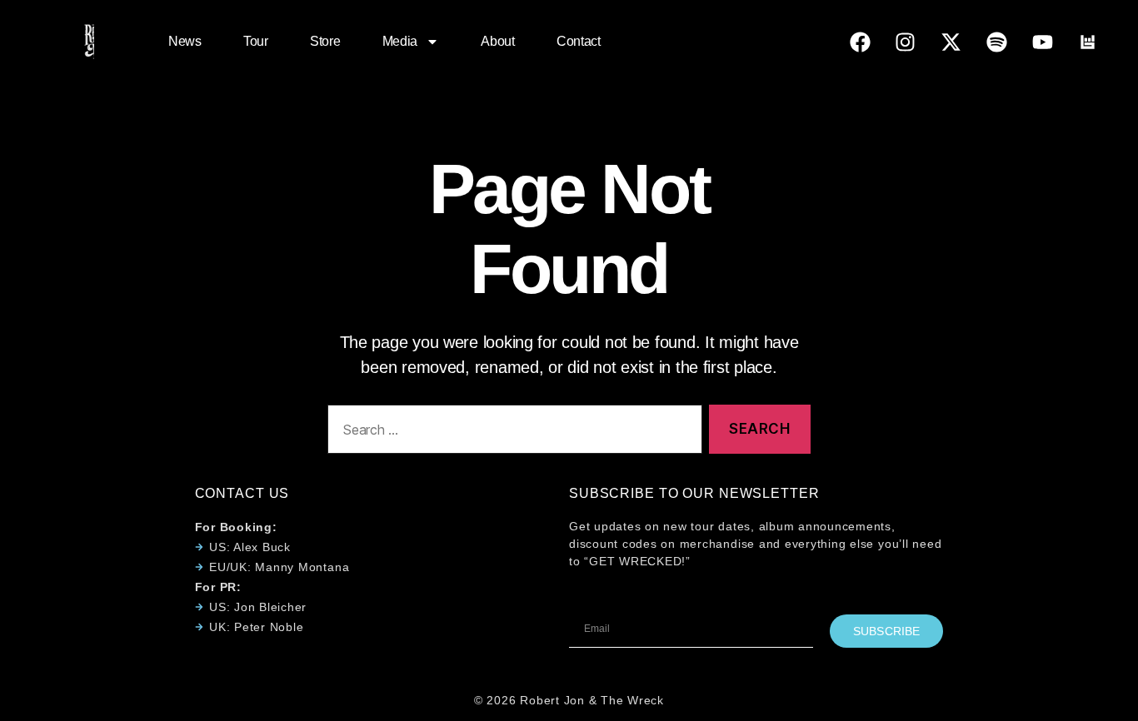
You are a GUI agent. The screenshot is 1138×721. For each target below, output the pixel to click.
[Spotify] (996, 41)
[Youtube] (1042, 41)
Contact (579, 41)
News (185, 41)
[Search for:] (511, 432)
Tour (255, 41)
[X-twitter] (951, 41)
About (498, 41)
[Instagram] (905, 41)
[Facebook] (860, 41)
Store (325, 41)
